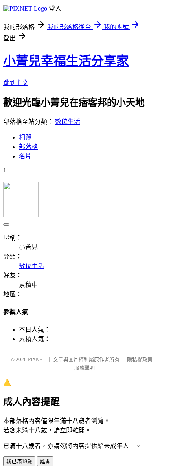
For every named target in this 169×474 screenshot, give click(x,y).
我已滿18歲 (19, 462)
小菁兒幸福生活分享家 (66, 61)
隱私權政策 (139, 359)
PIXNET (37, 359)
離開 (45, 462)
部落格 (28, 146)
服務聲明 (84, 368)
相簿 (25, 137)
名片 (25, 156)
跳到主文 (15, 82)
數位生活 (67, 121)
